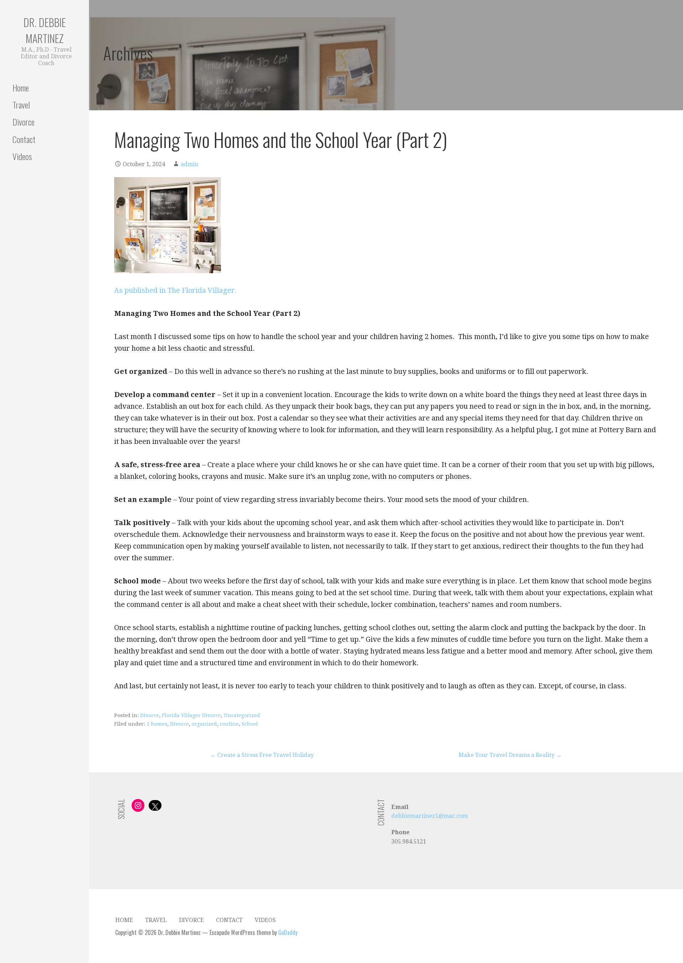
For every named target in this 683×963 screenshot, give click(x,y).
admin (189, 164)
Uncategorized (242, 715)
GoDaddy (287, 932)
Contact (24, 139)
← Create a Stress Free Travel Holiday (262, 755)
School (250, 724)
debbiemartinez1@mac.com (429, 816)
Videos (22, 156)
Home (20, 87)
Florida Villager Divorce (191, 715)
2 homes (157, 724)
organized (204, 724)
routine (229, 724)
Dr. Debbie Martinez (44, 30)
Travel (21, 104)
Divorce (23, 121)
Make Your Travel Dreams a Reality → (510, 755)
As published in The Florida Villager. (175, 290)
